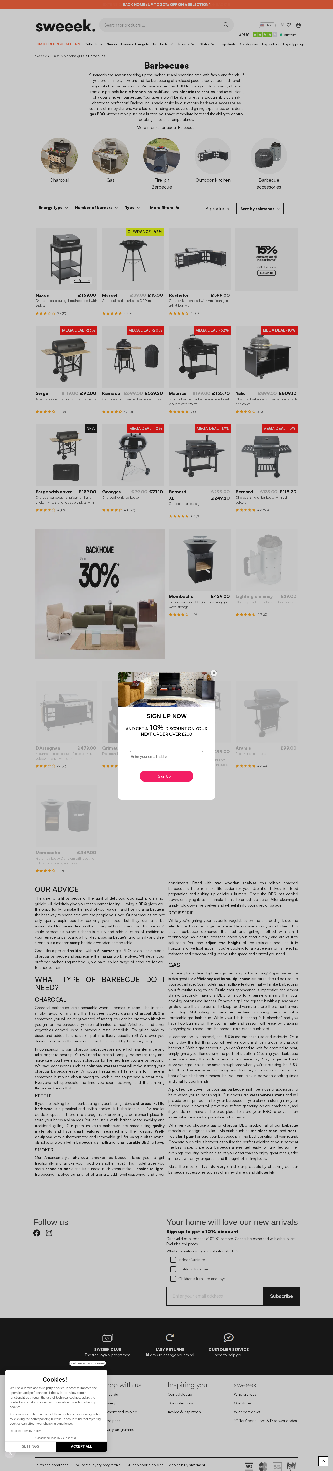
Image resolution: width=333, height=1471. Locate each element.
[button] (10, 1453)
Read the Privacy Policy (25, 1431)
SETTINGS (30, 1446)
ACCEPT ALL (81, 1446)
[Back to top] (323, 1461)
